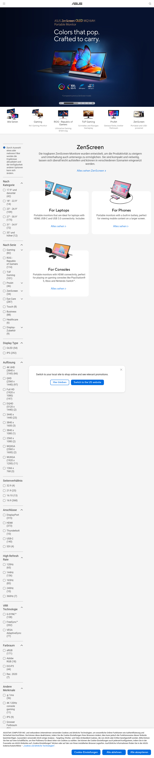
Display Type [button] (10, 343)
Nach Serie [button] (9, 245)
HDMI (6, 522)
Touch (6, 305)
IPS (5, 352)
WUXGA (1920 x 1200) (11, 457)
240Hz (6, 587)
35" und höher (10, 231)
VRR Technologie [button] (10, 607)
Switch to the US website (87, 382)
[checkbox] (13, 193)
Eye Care (7, 298)
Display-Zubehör (7, 327)
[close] (121, 369)
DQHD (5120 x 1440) (10, 404)
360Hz (6, 595)
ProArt (6, 282)
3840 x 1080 (9, 429)
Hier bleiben (59, 382)
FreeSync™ (8, 621)
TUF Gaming (9, 271)
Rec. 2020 (8, 673)
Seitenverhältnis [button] (12, 480)
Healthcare (8, 318)
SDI (5, 545)
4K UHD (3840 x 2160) (11, 367)
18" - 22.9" (8, 200)
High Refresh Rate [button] (10, 557)
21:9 (5, 489)
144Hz (6, 571)
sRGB (6, 649)
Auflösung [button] (9, 362)
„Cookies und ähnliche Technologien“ (39, 746)
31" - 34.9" (8, 223)
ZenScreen (8, 290)
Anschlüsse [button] (10, 509)
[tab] (60, 103)
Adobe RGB (9, 657)
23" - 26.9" (8, 208)
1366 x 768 (9, 467)
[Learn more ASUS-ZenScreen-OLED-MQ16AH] (77, 106)
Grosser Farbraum (8, 722)
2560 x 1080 (9, 437)
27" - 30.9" (8, 216)
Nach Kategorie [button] (9, 183)
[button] (4, 3)
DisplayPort (9, 514)
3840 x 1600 (9, 421)
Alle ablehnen (114, 752)
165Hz (6, 579)
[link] (77, 4)
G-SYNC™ (8, 613)
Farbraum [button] (9, 645)
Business (8, 310)
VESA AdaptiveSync (10, 630)
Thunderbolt (9, 529)
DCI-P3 (6, 665)
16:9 (5, 499)
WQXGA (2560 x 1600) (11, 446)
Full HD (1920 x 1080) (11, 390)
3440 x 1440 (9, 413)
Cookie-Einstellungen (86, 752)
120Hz (6, 563)
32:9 (5, 484)
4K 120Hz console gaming (11, 703)
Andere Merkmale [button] (9, 688)
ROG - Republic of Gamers (11, 258)
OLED (6, 347)
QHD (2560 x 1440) (10, 378)
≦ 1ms (6, 694)
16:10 (6, 494)
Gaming (7, 249)
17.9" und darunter (8, 190)
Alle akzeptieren (139, 752)
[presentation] (4, 147)
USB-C (6, 537)
